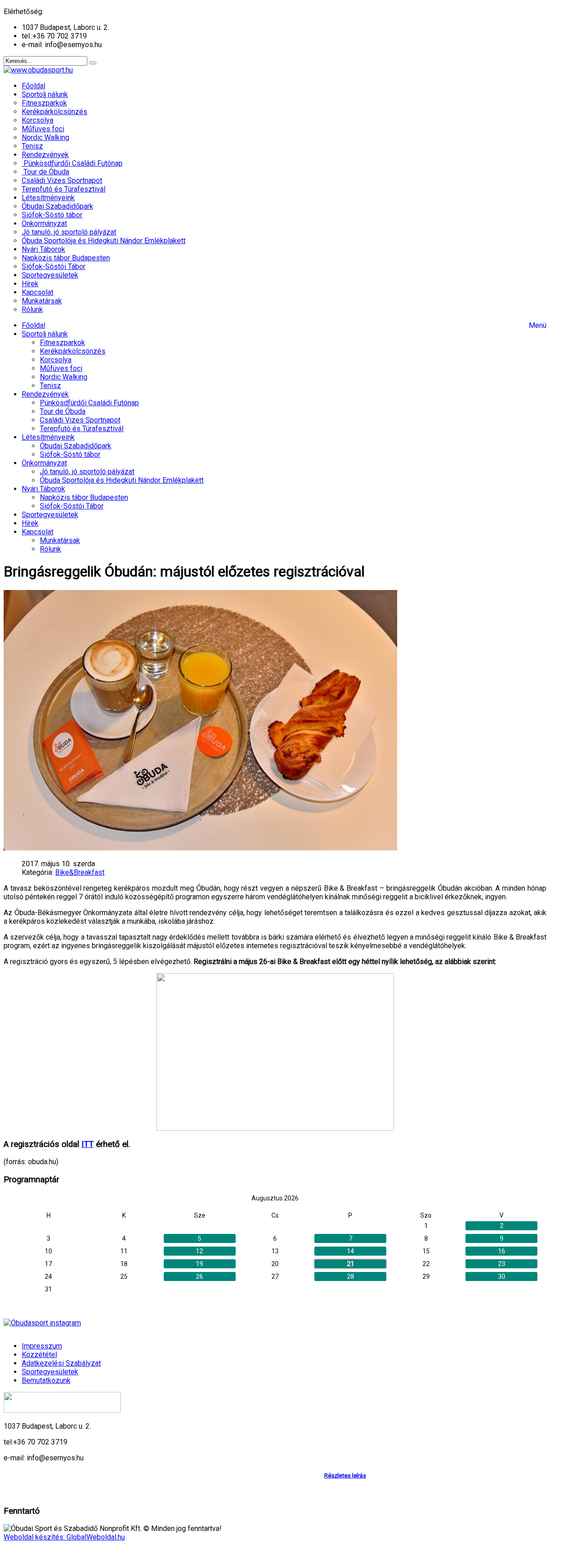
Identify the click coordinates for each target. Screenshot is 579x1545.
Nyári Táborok (43, 489)
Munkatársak (60, 540)
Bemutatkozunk (46, 1380)
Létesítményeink (48, 437)
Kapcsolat (37, 532)
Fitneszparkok (62, 342)
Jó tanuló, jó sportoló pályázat (87, 471)
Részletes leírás (345, 1475)
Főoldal (33, 325)
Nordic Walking (63, 377)
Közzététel (39, 1354)
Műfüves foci (61, 368)
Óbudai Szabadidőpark (75, 445)
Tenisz (50, 385)
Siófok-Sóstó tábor (70, 454)
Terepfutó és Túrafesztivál (81, 428)
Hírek (30, 523)
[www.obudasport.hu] (38, 70)
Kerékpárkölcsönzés (72, 351)
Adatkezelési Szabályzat (61, 1363)
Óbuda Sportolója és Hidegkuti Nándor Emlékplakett (122, 480)
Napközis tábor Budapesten (84, 497)
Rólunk (50, 549)
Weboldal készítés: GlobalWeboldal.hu (64, 1537)
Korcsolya (55, 359)
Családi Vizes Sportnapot (80, 420)
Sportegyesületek (50, 514)
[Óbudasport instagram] (275, 1323)
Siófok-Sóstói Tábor (72, 506)
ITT (87, 1144)
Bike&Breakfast (79, 872)
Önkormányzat (44, 463)
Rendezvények (45, 394)
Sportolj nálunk (45, 334)
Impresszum (42, 1346)
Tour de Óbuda (62, 411)
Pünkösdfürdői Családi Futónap (89, 402)
